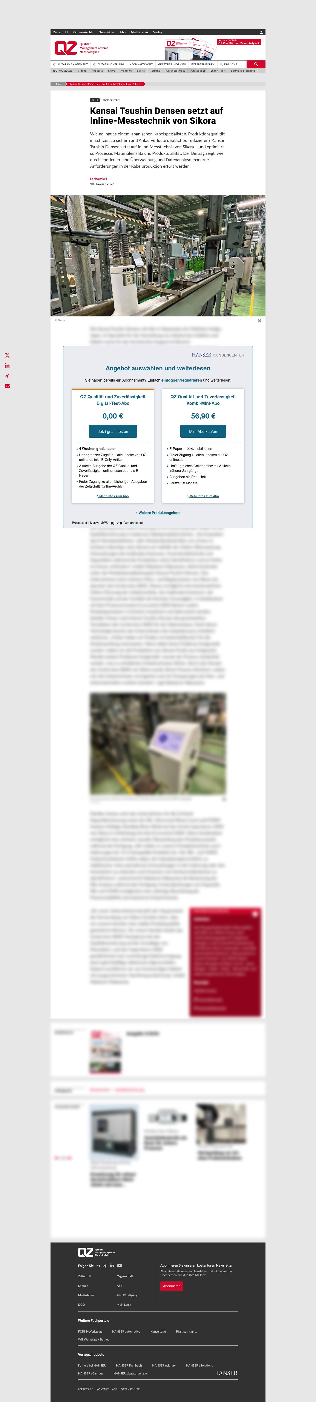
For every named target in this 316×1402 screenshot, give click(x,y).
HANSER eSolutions (199, 1365)
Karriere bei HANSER (92, 1365)
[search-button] (256, 64)
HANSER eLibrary (164, 1365)
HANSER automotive (126, 1331)
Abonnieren (172, 1286)
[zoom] (259, 321)
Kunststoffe (158, 1331)
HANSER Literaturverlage (130, 1373)
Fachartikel (98, 179)
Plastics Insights (186, 1331)
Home (58, 84)
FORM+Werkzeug (90, 1331)
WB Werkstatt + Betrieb (93, 1339)
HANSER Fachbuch (129, 1365)
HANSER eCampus (90, 1373)
